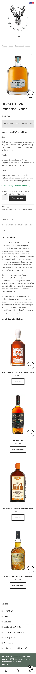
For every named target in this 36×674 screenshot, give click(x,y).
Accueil (5, 46)
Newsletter (8, 643)
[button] (31, 54)
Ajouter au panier (18, 198)
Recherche (18, 671)
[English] (30, 3)
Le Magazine (9, 638)
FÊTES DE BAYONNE (13, 627)
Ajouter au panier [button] (18, 449)
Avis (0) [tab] (5, 231)
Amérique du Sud (19, 46)
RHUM (11, 46)
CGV (6, 616)
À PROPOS (8, 611)
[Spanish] (34, 3)
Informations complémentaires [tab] (17, 225)
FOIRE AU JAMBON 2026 (14, 632)
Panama (27, 46)
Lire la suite (18, 381)
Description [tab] (7, 219)
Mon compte (6, 671)
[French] (32, 3)
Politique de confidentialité (15, 648)
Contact (7, 622)
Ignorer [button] (5, 664)
